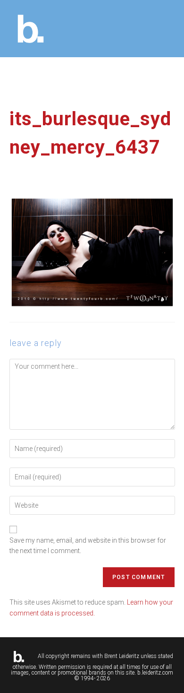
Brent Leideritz (121, 656)
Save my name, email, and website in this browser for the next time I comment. (87, 545)
